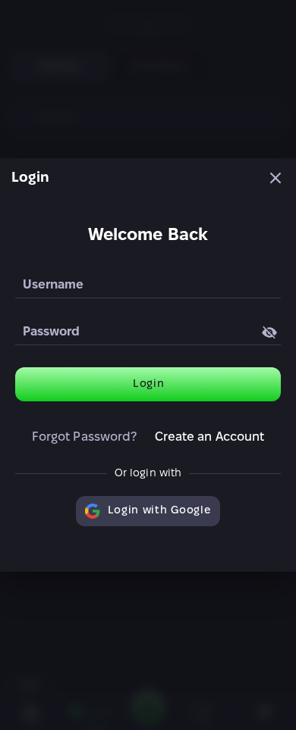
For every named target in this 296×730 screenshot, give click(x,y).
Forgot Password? (84, 437)
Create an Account (210, 437)
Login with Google (160, 511)
